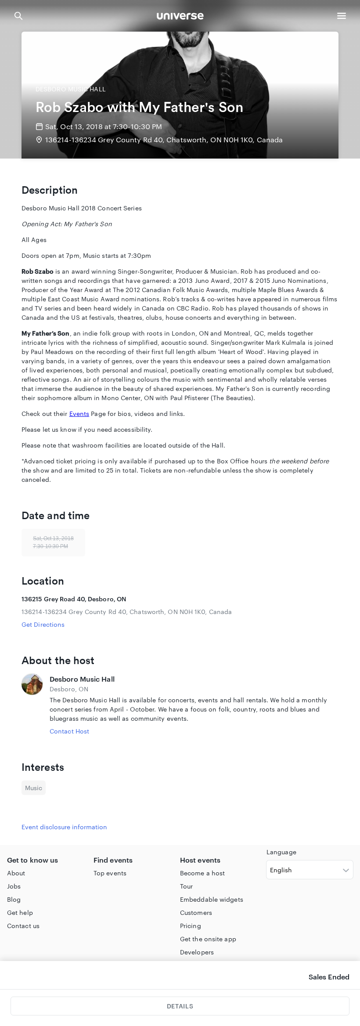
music (33, 787)
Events (79, 413)
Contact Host (69, 731)
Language (281, 852)
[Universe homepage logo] (180, 17)
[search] (18, 15)
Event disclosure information (64, 827)
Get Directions (43, 624)
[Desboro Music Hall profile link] (32, 705)
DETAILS (180, 1006)
